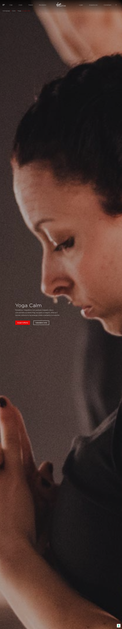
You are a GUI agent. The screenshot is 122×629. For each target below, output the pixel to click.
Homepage (6, 11)
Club (10, 5)
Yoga (19, 11)
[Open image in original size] (61, 5)
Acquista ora (93, 5)
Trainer (30, 5)
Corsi (20, 5)
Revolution (42, 5)
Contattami (107, 5)
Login (81, 5)
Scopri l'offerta (22, 323)
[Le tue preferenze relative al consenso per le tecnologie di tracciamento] (118, 625)
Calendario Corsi (41, 323)
